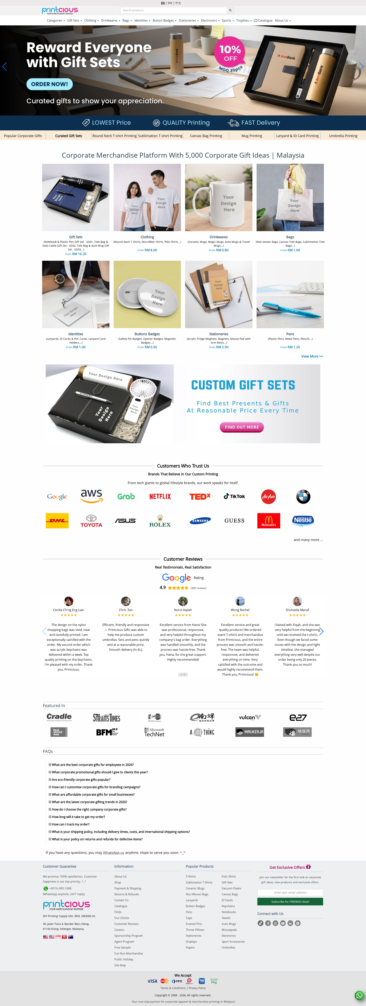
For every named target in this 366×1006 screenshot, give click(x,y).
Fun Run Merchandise (128, 953)
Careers (119, 930)
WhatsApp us (113, 852)
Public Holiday (123, 959)
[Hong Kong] (64, 938)
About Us (120, 876)
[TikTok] (261, 923)
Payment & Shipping (127, 888)
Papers (190, 947)
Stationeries (193, 935)
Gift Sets (227, 882)
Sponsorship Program (128, 935)
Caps (189, 918)
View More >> (312, 356)
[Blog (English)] (298, 923)
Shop (117, 882)
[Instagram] (276, 923)
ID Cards (227, 900)
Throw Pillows (195, 930)
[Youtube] (283, 923)
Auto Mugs (229, 924)
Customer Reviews (126, 924)
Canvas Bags (230, 894)
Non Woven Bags (197, 894)
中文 (178, 3)
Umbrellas (228, 947)
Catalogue (265, 20)
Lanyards (192, 900)
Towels (226, 918)
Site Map (120, 965)
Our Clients (121, 918)
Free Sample (122, 947)
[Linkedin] (290, 923)
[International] (45, 938)
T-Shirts (191, 876)
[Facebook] (268, 923)
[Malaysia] (52, 938)
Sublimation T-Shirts (199, 882)
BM (170, 3)
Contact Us (121, 900)
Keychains (228, 906)
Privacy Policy (197, 988)
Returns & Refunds (126, 894)
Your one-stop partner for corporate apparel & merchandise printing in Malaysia (183, 1001)
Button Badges (195, 906)
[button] (4, 67)
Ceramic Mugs (195, 888)
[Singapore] (58, 938)
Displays (191, 941)
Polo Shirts (229, 876)
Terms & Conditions (173, 988)
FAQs (117, 912)
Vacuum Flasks (231, 888)
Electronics (229, 935)
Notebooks (229, 912)
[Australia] (70, 938)
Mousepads (229, 930)
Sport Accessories (233, 941)
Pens (189, 912)
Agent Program (124, 941)
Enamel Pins (194, 924)
